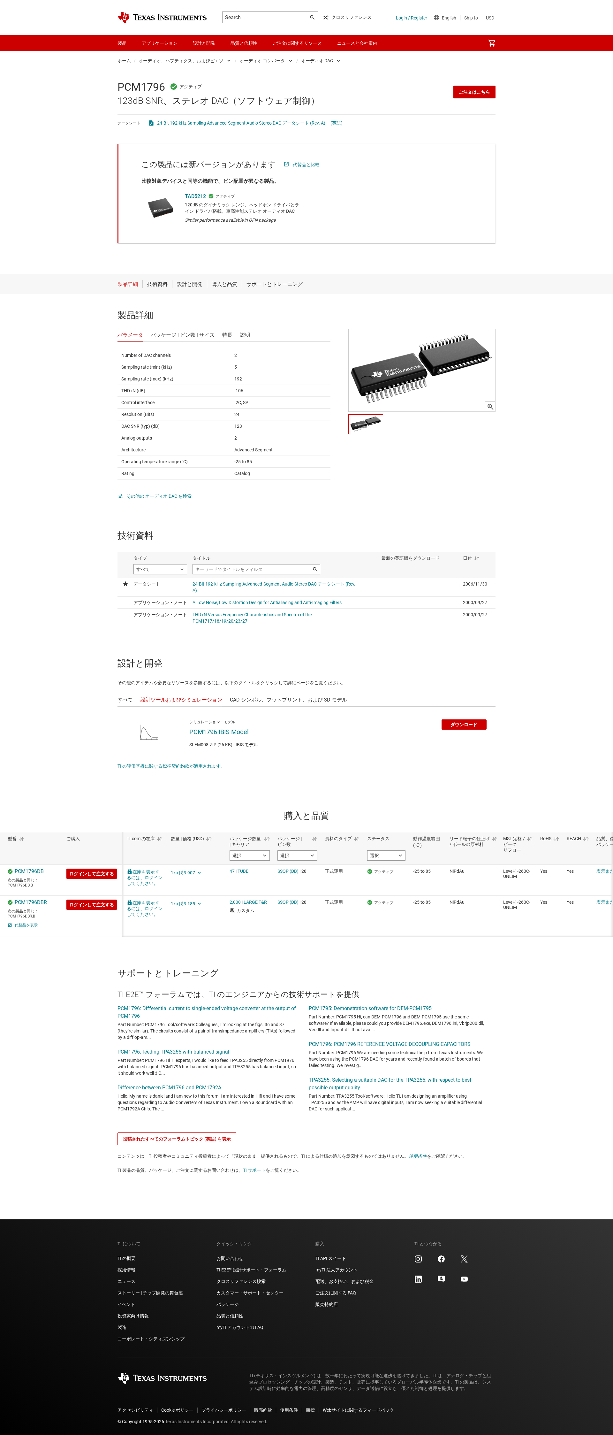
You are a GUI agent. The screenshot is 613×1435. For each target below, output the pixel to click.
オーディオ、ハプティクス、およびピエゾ (181, 60)
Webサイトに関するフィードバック (358, 1410)
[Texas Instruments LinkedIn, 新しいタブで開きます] (418, 1281)
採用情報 (126, 1269)
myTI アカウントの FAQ (239, 1327)
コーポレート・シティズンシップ (151, 1338)
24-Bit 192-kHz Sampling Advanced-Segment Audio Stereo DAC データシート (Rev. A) (241, 123)
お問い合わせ (229, 1258)
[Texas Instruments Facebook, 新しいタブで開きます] (441, 1261)
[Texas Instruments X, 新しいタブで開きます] (464, 1261)
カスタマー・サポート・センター (250, 1292)
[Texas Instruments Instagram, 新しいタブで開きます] (418, 1261)
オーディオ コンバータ (262, 60)
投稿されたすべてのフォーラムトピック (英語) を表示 (177, 1138)
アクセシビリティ (135, 1410)
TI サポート (254, 1170)
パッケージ (227, 1304)
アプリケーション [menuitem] (160, 43)
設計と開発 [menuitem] (204, 43)
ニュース (126, 1281)
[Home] (162, 17)
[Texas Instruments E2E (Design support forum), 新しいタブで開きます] (441, 1281)
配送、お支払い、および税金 (344, 1281)
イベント (126, 1304)
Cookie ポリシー (177, 1410)
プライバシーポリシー (223, 1410)
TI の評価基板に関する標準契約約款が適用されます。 (171, 766)
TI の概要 (126, 1258)
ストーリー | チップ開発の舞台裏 (150, 1292)
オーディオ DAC (317, 60)
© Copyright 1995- (140, 1421)
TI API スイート (330, 1258)
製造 (121, 1327)
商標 (310, 1410)
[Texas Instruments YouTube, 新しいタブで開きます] (464, 1281)
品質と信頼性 (229, 1315)
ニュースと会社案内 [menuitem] (357, 43)
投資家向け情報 (133, 1315)
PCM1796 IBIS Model (219, 732)
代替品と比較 (306, 164)
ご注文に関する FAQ (335, 1292)
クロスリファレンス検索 (241, 1281)
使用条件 (418, 1156)
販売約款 (263, 1410)
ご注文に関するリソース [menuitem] (297, 43)
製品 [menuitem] (121, 43)
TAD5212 (195, 196)
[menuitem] (491, 43)
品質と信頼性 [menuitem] (244, 43)
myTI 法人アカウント (336, 1269)
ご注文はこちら (474, 92)
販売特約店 (326, 1304)
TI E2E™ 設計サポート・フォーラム (251, 1269)
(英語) (336, 123)
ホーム (124, 60)
